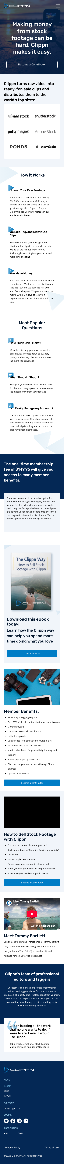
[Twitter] (6, 1121)
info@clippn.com (12, 1108)
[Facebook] (12, 1121)
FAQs (7, 1095)
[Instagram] (19, 1121)
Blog (6, 1090)
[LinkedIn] (26, 1121)
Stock (7, 1085)
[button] (32, 64)
